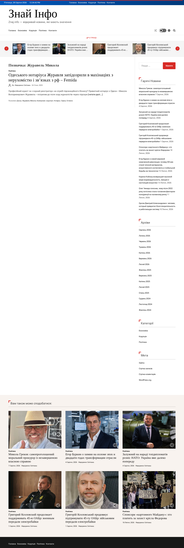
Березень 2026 (145, 258)
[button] (6, 49)
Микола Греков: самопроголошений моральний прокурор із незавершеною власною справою (156, 91)
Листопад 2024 (145, 304)
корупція (49, 101)
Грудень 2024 (144, 298)
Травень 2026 (145, 247)
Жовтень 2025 (145, 270)
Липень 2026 (144, 236)
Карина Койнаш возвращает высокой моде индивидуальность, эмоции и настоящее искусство (155, 180)
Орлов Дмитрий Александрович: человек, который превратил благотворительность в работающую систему (157, 206)
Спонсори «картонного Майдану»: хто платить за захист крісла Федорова (169, 47)
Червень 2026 (145, 241)
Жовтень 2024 (145, 310)
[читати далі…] (95, 94)
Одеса (63, 101)
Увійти (141, 363)
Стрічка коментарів (147, 374)
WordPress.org (145, 380)
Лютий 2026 (144, 264)
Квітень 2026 (144, 253)
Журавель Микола (29, 101)
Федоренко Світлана (22, 85)
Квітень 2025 (144, 281)
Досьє (19, 101)
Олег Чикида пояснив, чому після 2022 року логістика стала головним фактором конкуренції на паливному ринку (157, 191)
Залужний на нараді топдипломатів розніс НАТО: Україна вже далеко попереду (48, 48)
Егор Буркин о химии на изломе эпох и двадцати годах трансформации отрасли (90, 456)
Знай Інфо (32, 13)
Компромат (41, 101)
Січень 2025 (144, 293)
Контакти (111, 2)
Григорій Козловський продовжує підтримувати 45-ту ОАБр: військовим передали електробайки (129, 48)
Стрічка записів (145, 368)
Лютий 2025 (144, 287)
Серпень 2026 (145, 230)
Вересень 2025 (145, 276)
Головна (73, 2)
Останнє (70, 101)
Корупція (92, 2)
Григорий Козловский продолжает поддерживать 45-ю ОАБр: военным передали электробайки (88, 50)
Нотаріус (57, 101)
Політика (101, 2)
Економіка (82, 2)
